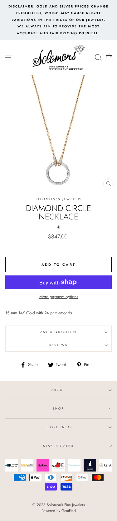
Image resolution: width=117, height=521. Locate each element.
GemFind (68, 511)
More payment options (58, 296)
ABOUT (58, 389)
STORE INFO (59, 427)
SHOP (58, 408)
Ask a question (58, 332)
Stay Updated (58, 446)
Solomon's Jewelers (58, 199)
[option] (58, 19)
